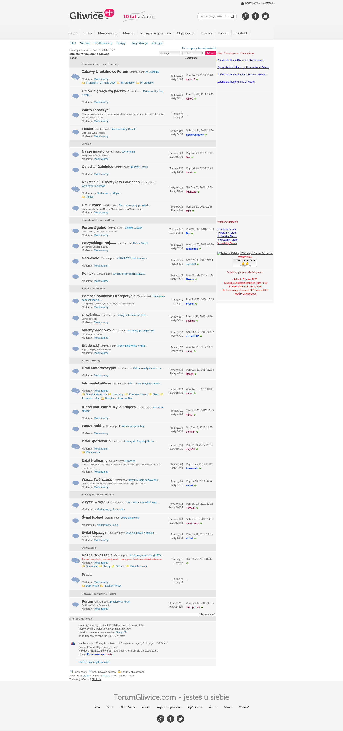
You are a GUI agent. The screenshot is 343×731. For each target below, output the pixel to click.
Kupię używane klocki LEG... (146, 555)
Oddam (120, 566)
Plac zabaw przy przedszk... (134, 205)
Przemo (106, 676)
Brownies (130, 460)
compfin (190, 431)
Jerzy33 (190, 507)
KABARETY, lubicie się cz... (133, 258)
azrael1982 (192, 336)
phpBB (86, 676)
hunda (189, 172)
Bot (188, 233)
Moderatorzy (101, 79)
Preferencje (207, 614)
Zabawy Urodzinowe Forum (105, 72)
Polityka (88, 273)
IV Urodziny (152, 71)
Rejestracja (267, 3)
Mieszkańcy (107, 33)
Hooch (189, 373)
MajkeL (117, 193)
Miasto (128, 33)
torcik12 (190, 79)
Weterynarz (128, 151)
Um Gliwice (91, 205)
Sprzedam (92, 566)
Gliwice (86, 144)
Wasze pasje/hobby (133, 426)
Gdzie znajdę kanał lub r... (148, 368)
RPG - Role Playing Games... (145, 383)
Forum (223, 33)
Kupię (106, 566)
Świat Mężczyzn (95, 533)
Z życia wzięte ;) (95, 502)
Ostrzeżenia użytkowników (94, 662)
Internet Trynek (139, 166)
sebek (189, 485)
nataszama (192, 523)
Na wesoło (90, 258)
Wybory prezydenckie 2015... (129, 273)
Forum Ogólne (94, 228)
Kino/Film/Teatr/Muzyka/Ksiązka (109, 407)
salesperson (193, 607)
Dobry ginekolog (129, 517)
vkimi (189, 538)
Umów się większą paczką (104, 91)
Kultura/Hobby (91, 360)
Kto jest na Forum (81, 618)
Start (73, 33)
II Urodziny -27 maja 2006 (101, 82)
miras (189, 351)
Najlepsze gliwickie (155, 33)
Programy (118, 394)
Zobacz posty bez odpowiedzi (199, 48)
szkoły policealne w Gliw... (132, 315)
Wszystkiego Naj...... (99, 243)
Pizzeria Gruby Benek (123, 129)
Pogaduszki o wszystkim (98, 220)
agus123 (191, 264)
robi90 (189, 98)
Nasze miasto (93, 151)
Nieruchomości (138, 566)
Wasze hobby (93, 426)
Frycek (190, 303)
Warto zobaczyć (95, 110)
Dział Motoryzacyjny (99, 368)
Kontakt (240, 33)
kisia (115, 524)
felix (188, 210)
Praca (87, 575)
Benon (190, 279)
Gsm (155, 394)
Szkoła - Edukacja (93, 288)
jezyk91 (190, 449)
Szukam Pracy (113, 585)
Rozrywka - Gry (90, 398)
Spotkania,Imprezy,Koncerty (100, 64)
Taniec (89, 196)
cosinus (190, 320)
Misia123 (191, 191)
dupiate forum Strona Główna (89, 53)
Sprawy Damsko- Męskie (98, 494)
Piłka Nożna (93, 452)
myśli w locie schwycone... (144, 479)
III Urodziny (127, 82)
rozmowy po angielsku (141, 330)
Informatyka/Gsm (96, 383)
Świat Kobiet (92, 517)
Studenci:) (90, 345)
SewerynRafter (195, 134)
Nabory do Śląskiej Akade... (140, 441)
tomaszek (192, 248)
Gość (109, 654)
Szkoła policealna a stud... (132, 345)
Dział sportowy (94, 441)
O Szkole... (91, 315)
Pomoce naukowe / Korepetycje (108, 296)
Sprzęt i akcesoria (96, 394)
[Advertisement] (233, 153)
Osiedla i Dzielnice (97, 167)
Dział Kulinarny (95, 461)
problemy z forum (120, 601)
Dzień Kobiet (140, 243)
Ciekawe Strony (138, 394)
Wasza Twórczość (97, 480)
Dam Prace (92, 585)
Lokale (87, 129)
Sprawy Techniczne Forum (99, 594)
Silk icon (96, 679)
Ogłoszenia (186, 33)
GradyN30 (121, 632)
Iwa (188, 157)
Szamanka (119, 509)
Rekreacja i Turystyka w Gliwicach (111, 182)
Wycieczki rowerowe (93, 185)
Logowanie (251, 3)
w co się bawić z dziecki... (141, 532)
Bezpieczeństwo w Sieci (119, 398)
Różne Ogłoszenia (97, 555)
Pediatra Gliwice (132, 227)
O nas (87, 33)
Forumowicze (95, 654)
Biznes (206, 33)
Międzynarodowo (96, 330)
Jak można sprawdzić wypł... (142, 502)
